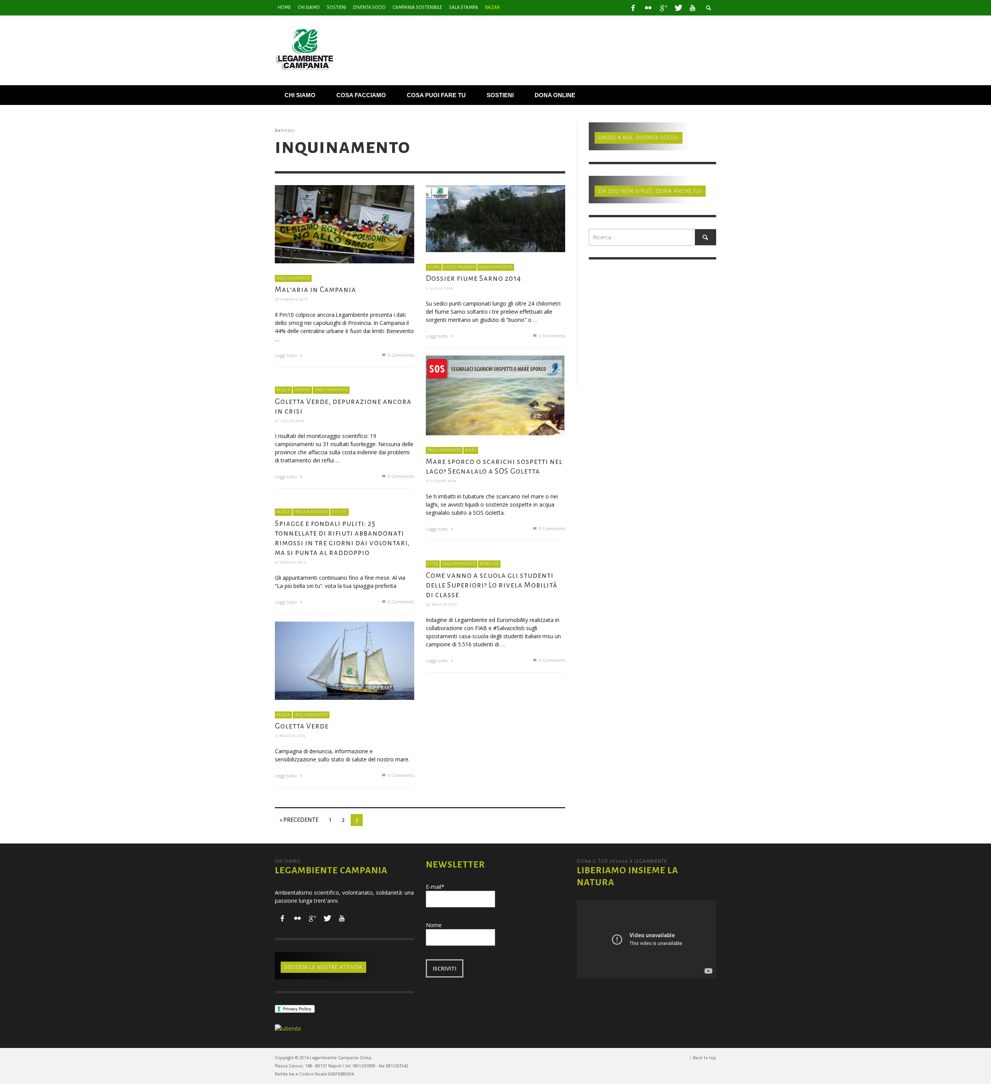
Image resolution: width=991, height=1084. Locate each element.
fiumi (433, 267)
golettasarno (459, 267)
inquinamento (293, 278)
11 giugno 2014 (441, 481)
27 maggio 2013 (290, 562)
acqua (283, 390)
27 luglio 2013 (289, 421)
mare (471, 450)
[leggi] (344, 223)
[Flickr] (648, 7)
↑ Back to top (702, 1057)
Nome (434, 925)
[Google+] (663, 7)
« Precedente (299, 820)
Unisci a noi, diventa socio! (638, 138)
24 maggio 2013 (441, 604)
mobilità (489, 564)
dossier (302, 390)
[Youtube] (692, 7)
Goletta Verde (302, 726)
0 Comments (400, 354)
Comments (552, 335)
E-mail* (435, 886)
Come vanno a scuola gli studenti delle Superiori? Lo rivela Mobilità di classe (491, 584)
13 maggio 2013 (290, 736)
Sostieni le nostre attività (323, 967)
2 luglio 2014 (439, 288)
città (432, 564)
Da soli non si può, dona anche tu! (650, 191)
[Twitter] (677, 7)
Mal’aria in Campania (315, 289)
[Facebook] (633, 7)
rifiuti (339, 512)
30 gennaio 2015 (291, 299)
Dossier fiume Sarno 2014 (473, 278)
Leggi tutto (286, 355)
